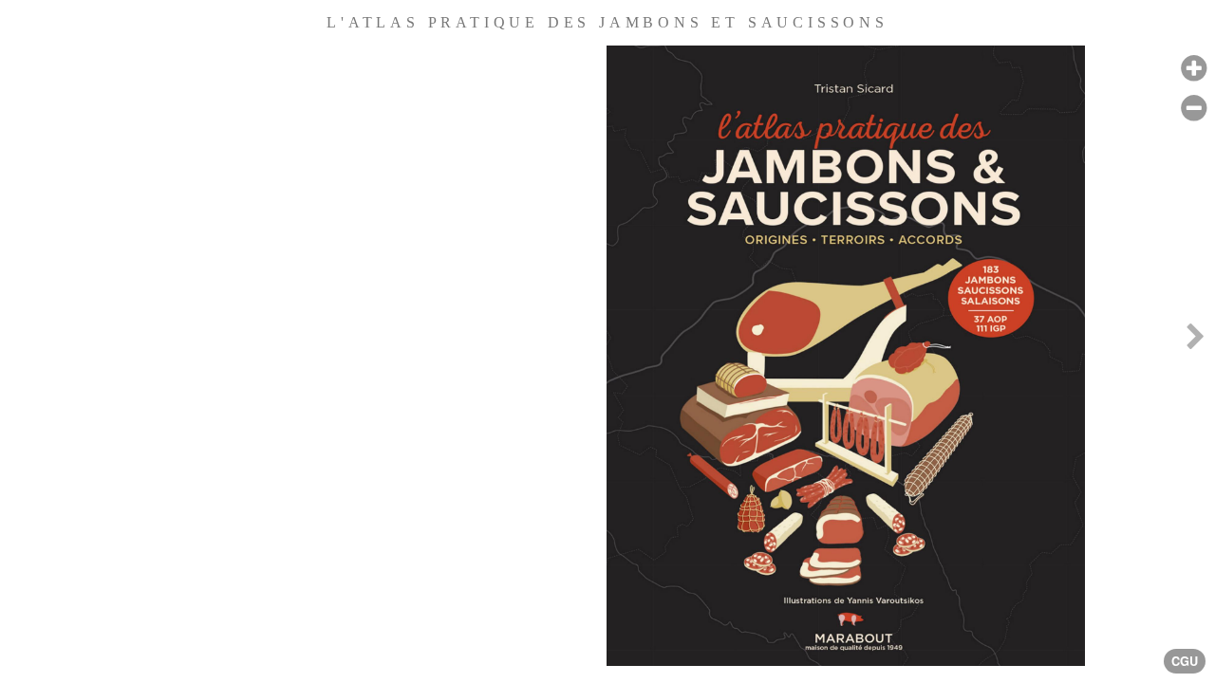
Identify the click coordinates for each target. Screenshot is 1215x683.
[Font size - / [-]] (1193, 108)
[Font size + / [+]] (1193, 68)
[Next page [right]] (1195, 341)
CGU (1184, 661)
